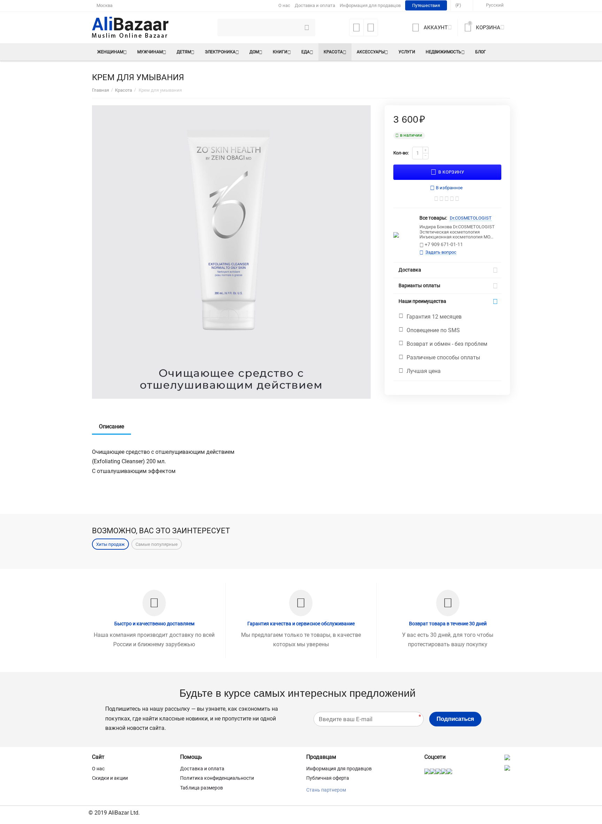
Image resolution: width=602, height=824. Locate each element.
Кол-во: (401, 152)
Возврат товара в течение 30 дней (448, 623)
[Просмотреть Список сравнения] (370, 29)
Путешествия (426, 5)
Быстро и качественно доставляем (154, 623)
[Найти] (307, 28)
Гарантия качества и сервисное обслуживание (300, 623)
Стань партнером (326, 790)
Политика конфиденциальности (217, 778)
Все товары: (433, 218)
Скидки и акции (110, 778)
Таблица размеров (201, 788)
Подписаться (455, 719)
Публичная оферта (327, 778)
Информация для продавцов (370, 5)
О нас (284, 5)
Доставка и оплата (315, 5)
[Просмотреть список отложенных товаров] (356, 29)
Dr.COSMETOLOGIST (471, 218)
